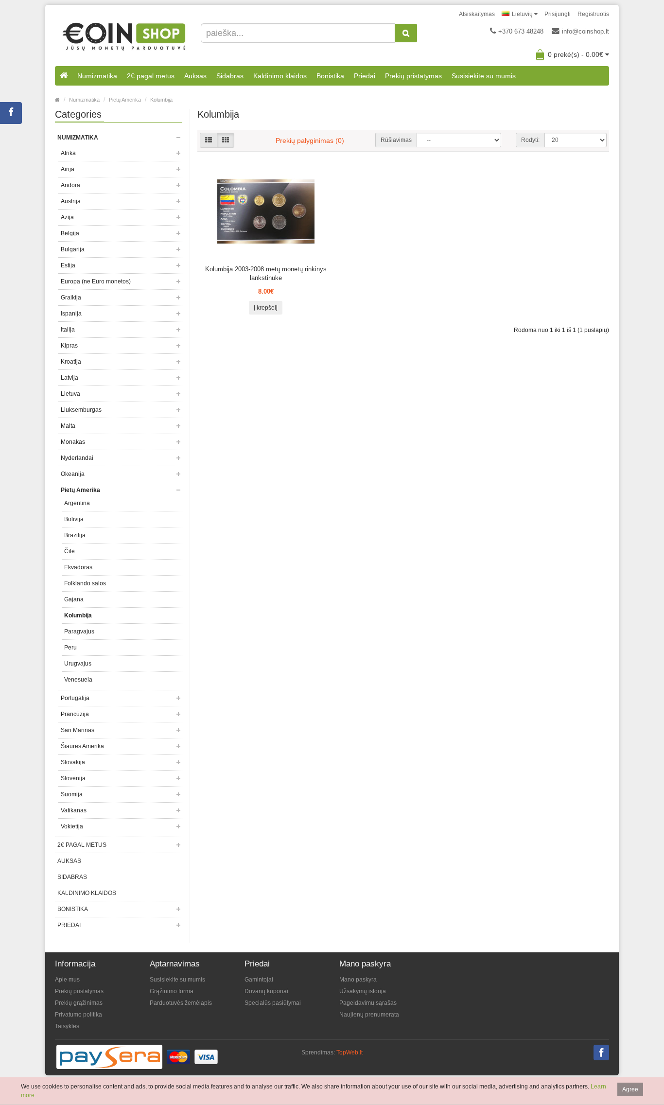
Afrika (68, 153)
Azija (67, 217)
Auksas (195, 76)
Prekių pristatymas (413, 76)
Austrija (71, 201)
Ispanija (71, 313)
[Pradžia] (63, 76)
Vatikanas (74, 810)
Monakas (73, 441)
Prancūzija (75, 714)
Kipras (69, 345)
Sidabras (230, 76)
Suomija (72, 794)
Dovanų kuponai (266, 991)
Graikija (71, 297)
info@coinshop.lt (585, 31)
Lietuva (70, 393)
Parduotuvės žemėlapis (181, 1003)
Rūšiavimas (396, 140)
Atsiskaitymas (477, 14)
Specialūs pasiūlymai (273, 1003)
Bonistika (330, 76)
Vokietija (72, 826)
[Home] (57, 100)
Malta (68, 425)
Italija (68, 329)
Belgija (70, 233)
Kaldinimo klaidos (280, 76)
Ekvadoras (78, 567)
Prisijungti (557, 14)
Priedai (364, 76)
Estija (68, 265)
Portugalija (75, 698)
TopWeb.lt (349, 1052)
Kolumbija (161, 100)
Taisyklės (67, 1026)
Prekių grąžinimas (79, 1003)
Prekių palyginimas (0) (310, 140)
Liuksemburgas (81, 409)
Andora (70, 185)
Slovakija (73, 762)
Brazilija (75, 535)
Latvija (69, 377)
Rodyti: (530, 140)
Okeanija (73, 474)
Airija (67, 169)
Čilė (69, 551)
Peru (70, 647)
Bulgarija (73, 249)
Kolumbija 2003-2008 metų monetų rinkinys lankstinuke (266, 273)
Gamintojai (259, 979)
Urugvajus (77, 663)
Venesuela (78, 679)
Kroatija (71, 361)
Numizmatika (97, 76)
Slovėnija (73, 778)
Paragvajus (79, 631)
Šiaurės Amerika (82, 746)
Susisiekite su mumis (484, 76)
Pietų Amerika (125, 100)
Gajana (74, 599)
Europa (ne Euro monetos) (96, 281)
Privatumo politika (78, 1014)
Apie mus (67, 979)
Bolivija (74, 519)
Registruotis (593, 14)
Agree (630, 1089)
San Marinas (77, 730)
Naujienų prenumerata (369, 1014)
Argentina (77, 503)
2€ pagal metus (151, 76)
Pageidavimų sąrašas (368, 1003)
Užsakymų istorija (362, 991)
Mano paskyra (358, 979)
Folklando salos (85, 583)
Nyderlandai (77, 458)
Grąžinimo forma (171, 991)
